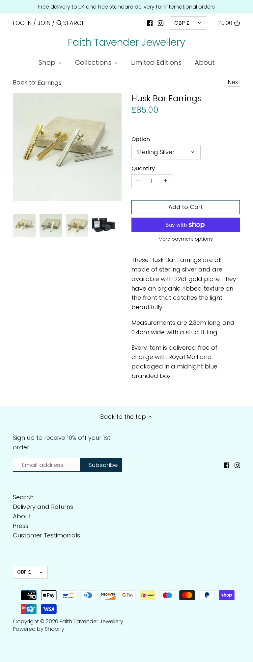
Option (140, 139)
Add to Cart (185, 207)
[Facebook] (150, 22)
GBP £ (181, 23)
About (22, 516)
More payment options (185, 239)
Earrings (50, 83)
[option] (24, 225)
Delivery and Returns (43, 507)
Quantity (143, 168)
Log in (22, 23)
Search (23, 497)
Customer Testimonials (46, 535)
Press (20, 526)
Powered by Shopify (38, 629)
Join (44, 23)
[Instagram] (160, 22)
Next (234, 82)
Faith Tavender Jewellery (126, 42)
